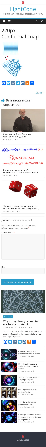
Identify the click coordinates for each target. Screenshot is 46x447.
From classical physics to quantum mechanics (27, 403)
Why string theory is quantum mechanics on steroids (21, 322)
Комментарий (8, 232)
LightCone (23, 9)
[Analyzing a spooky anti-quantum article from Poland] (9, 350)
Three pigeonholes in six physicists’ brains (27, 391)
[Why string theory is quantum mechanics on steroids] (23, 291)
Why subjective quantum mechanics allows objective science (28, 366)
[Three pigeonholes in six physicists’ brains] (9, 388)
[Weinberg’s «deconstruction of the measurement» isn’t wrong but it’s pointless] (9, 413)
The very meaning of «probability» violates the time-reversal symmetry (21, 207)
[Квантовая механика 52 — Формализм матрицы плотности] (23, 146)
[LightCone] (4, 21)
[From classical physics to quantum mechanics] (9, 401)
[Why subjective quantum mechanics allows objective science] (9, 363)
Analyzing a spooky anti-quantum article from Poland (29, 352)
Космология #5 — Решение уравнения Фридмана (17, 135)
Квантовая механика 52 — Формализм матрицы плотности (20, 171)
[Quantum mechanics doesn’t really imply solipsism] (9, 376)
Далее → (40, 92)
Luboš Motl (8, 317)
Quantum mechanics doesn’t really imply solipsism (29, 378)
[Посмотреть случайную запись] (42, 21)
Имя (3, 267)
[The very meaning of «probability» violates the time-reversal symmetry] (23, 182)
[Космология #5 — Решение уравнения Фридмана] (23, 110)
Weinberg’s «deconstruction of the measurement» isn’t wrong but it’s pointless (29, 417)
